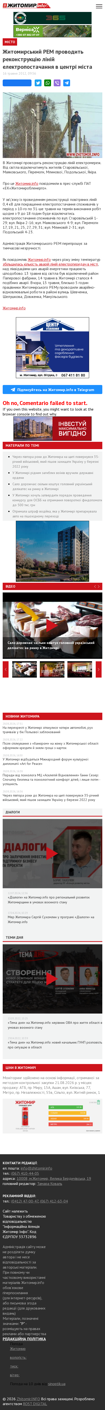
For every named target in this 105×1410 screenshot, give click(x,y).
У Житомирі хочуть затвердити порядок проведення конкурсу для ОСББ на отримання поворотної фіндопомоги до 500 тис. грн (57, 500)
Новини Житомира (22, 716)
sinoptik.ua (56, 1383)
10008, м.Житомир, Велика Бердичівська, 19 (54, 1178)
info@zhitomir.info (36, 1168)
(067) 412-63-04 (54, 1201)
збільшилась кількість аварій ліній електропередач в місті (50, 264)
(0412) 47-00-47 (24, 1201)
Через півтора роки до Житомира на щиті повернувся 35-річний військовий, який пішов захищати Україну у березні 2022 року (55, 461)
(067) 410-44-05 (25, 1173)
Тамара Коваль (49, 1183)
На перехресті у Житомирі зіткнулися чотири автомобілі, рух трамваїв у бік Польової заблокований (48, 729)
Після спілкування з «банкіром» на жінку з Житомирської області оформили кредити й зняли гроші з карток (50, 745)
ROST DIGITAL (35, 1403)
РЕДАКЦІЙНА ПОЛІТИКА (24, 1338)
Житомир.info (26, 183)
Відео (10, 586)
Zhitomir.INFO (28, 1398)
